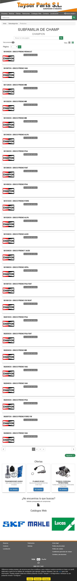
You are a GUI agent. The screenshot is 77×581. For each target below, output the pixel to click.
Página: (6, 46)
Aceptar (30, 579)
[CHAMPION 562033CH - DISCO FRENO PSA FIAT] (8, 340)
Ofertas (18, 13)
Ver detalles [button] (14, 489)
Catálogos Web (36, 13)
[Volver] (4, 449)
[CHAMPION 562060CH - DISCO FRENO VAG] (8, 440)
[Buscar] (74, 17)
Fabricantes (26, 13)
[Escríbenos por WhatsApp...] (38, 562)
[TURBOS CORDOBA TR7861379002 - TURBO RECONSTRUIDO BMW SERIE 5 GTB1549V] (63, 471)
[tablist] (38, 479)
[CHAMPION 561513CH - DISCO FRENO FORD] (8, 208)
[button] (69, 42)
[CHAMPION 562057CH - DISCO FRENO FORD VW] (8, 423)
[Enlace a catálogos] (14, 523)
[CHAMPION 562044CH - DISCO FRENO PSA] (8, 407)
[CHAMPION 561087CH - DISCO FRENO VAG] (8, 75)
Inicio (4, 23)
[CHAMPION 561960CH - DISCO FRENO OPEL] (8, 274)
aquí (60, 571)
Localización (54, 13)
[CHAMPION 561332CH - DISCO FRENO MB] (8, 108)
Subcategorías (13, 23)
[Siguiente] (73, 449)
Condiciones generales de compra (62, 552)
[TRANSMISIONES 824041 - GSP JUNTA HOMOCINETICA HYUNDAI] (14, 472)
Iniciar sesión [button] (70, 13)
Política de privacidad (58, 546)
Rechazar (37, 579)
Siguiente (70, 455)
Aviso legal (55, 543)
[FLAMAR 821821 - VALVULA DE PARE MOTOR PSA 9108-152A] (38, 471)
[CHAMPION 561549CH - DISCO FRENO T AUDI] (8, 257)
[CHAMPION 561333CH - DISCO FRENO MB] (8, 125)
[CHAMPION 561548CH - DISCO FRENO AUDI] (8, 241)
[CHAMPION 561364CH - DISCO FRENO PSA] (8, 158)
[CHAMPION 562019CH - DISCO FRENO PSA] (8, 324)
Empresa (4, 13)
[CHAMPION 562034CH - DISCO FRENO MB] (8, 357)
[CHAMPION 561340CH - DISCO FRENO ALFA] (8, 141)
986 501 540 (38, 566)
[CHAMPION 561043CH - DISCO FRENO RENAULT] (8, 58)
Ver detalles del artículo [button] (30, 55)
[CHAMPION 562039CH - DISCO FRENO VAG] (8, 373)
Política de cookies (57, 549)
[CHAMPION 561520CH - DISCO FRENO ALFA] (8, 224)
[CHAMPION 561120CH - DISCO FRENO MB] (8, 92)
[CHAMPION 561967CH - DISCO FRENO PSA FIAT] (8, 291)
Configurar (46, 579)
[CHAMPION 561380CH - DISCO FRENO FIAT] (8, 174)
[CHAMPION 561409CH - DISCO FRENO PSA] (8, 191)
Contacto (46, 13)
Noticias (11, 13)
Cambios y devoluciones (59, 554)
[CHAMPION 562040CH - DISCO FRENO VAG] (8, 390)
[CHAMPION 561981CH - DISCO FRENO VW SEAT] (8, 307)
